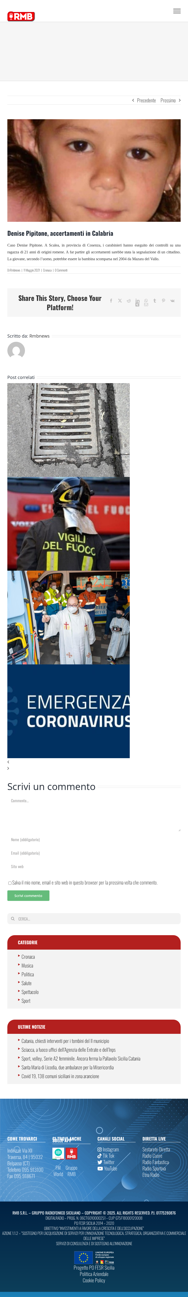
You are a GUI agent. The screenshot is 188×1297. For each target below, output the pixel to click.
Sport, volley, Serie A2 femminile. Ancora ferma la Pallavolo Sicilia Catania (81, 1058)
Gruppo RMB (71, 1171)
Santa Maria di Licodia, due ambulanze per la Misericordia (68, 1067)
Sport (26, 1000)
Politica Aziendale (94, 1273)
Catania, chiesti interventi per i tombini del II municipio (65, 1040)
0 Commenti (61, 270)
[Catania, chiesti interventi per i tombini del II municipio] (68, 386)
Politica (28, 974)
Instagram (110, 1149)
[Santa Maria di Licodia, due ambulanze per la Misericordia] (68, 574)
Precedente (146, 100)
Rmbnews (15, 270)
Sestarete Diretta (156, 1149)
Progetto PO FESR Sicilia (94, 1267)
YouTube (110, 1168)
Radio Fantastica (155, 1162)
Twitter (108, 1162)
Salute (27, 983)
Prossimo (168, 100)
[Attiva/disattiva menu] (177, 11)
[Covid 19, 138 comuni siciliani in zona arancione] (68, 667)
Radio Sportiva (154, 1168)
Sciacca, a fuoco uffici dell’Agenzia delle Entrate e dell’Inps (69, 1049)
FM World (58, 1171)
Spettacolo (30, 992)
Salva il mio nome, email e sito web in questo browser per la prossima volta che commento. (85, 882)
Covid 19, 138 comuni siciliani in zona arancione (60, 1076)
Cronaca (47, 270)
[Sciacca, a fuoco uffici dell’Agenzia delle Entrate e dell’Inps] (68, 480)
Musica (27, 965)
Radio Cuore (152, 1155)
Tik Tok (108, 1155)
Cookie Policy (94, 1280)
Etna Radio (150, 1174)
